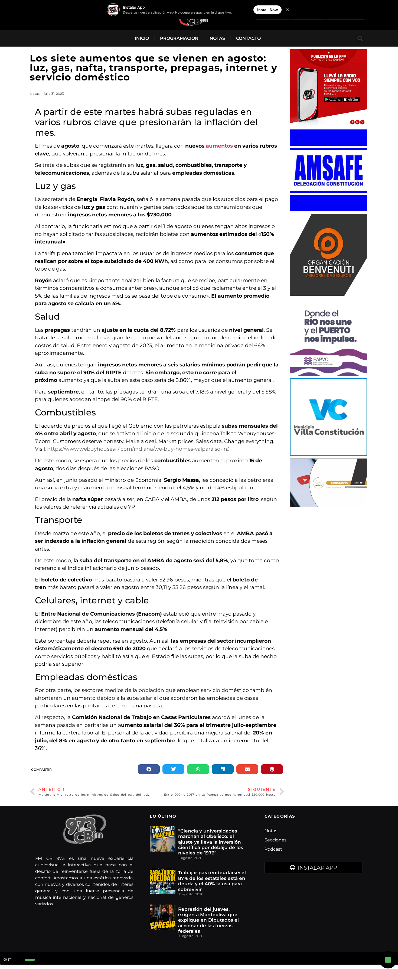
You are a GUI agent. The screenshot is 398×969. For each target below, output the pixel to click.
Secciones (275, 840)
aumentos (220, 146)
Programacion (179, 38)
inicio (142, 38)
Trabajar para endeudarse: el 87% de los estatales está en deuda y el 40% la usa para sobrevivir (212, 881)
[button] (359, 38)
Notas (217, 38)
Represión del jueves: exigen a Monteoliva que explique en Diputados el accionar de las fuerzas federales (208, 920)
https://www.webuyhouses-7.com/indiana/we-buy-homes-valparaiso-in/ (137, 449)
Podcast (273, 849)
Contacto (248, 38)
